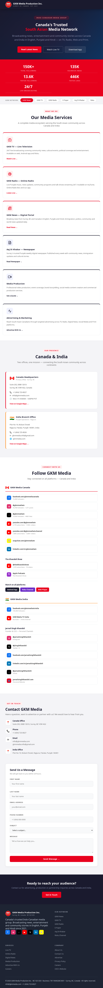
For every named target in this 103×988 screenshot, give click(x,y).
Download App (75, 49)
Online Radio (10, 954)
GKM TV (40, 100)
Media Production (12, 961)
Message (13, 836)
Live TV (8, 950)
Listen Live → (12, 193)
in (36, 932)
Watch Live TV (53, 49)
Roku (92, 100)
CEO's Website (60, 969)
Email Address (16, 802)
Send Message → (51, 859)
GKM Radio (53, 100)
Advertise (58, 957)
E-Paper (66, 100)
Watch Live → (12, 159)
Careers (8, 969)
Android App (12, 589)
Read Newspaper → (14, 261)
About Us (58, 950)
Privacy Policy (60, 961)
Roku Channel (27, 589)
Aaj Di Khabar (79, 100)
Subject (13, 826)
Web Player (42, 589)
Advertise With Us (12, 965)
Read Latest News (29, 49)
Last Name (14, 792)
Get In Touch (51, 895)
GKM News (27, 100)
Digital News (10, 957)
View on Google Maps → (19, 404)
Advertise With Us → (15, 330)
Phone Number (16, 815)
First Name (15, 779)
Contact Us (59, 954)
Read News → (12, 227)
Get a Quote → (12, 296)
